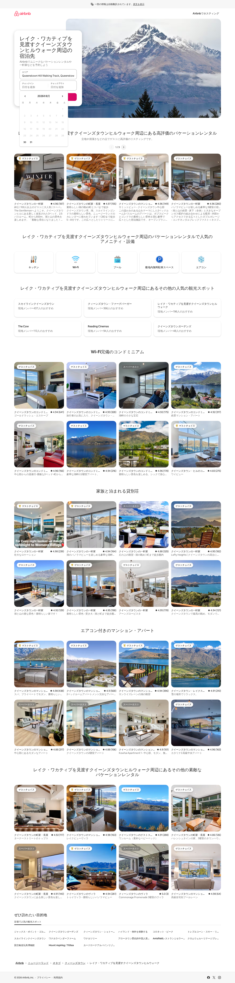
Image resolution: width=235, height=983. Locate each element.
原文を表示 (138, 4)
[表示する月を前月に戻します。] (25, 96)
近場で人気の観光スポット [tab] (27, 921)
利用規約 (58, 977)
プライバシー (44, 977)
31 (31, 142)
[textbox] (34, 87)
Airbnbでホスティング (206, 13)
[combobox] (48, 76)
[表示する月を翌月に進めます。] (62, 96)
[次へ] (123, 147)
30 (24, 142)
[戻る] (111, 147)
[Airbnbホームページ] (22, 13)
